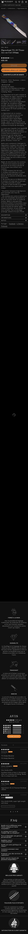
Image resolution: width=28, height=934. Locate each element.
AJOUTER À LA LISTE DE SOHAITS (14, 75)
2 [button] (13, 811)
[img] (5, 749)
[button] (16, 2)
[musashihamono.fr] (7, 2)
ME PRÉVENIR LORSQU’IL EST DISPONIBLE (14, 70)
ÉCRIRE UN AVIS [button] (14, 736)
